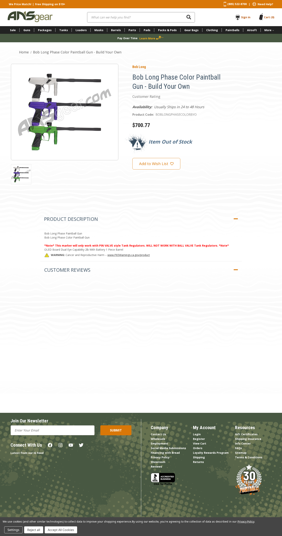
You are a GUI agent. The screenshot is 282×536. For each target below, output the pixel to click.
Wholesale (158, 439)
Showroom (158, 462)
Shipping (199, 457)
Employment (159, 443)
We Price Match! (20, 4)
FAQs (238, 448)
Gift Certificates (246, 434)
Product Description (71, 219)
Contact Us (158, 434)
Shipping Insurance (248, 439)
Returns (198, 462)
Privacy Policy (160, 457)
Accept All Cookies (61, 530)
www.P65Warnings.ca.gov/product (128, 255)
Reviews (156, 466)
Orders (197, 448)
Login (197, 434)
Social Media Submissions (168, 448)
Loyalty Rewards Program (211, 453)
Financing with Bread (165, 453)
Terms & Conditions (248, 457)
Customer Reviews (67, 270)
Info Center (243, 443)
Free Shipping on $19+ (50, 4)
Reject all (33, 530)
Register (199, 439)
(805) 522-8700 (237, 4)
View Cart (199, 443)
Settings (13, 530)
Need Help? (265, 4)
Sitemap (241, 453)
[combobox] (141, 17)
